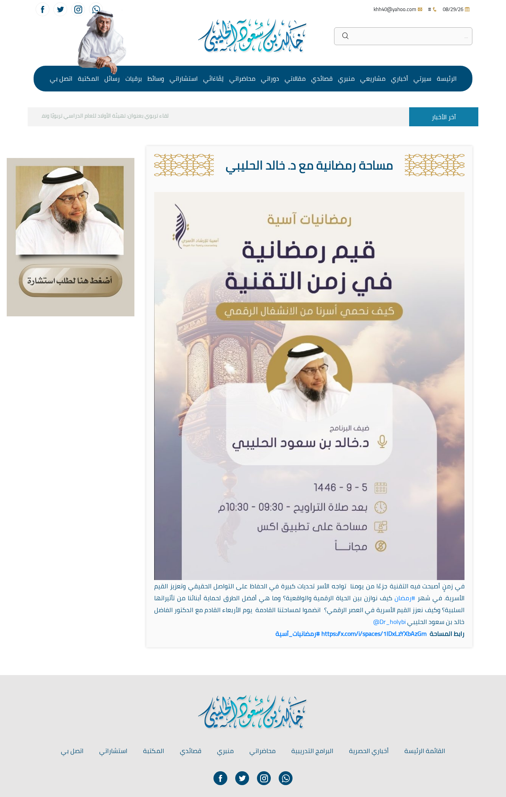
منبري (346, 78)
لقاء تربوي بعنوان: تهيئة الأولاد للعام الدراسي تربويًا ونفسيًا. (110, 115)
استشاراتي (184, 78)
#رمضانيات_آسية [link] (298, 633)
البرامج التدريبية (312, 751)
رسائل (112, 78)
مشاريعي (372, 78)
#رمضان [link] (405, 598)
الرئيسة (447, 78)
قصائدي (321, 78)
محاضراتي (242, 78)
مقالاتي (295, 78)
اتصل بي (61, 78)
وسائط (155, 78)
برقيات (133, 78)
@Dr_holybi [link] (389, 622)
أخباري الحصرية (369, 751)
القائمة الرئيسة (424, 751)
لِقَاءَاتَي (213, 78)
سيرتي (422, 78)
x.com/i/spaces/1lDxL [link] (374, 633)
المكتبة (88, 78)
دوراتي (270, 78)
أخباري (399, 78)
